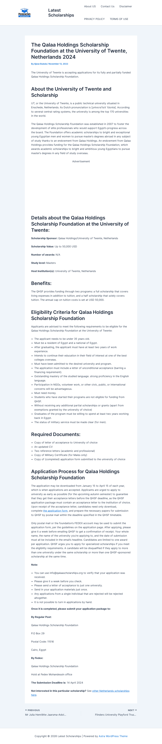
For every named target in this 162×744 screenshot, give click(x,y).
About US (90, 6)
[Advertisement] (81, 185)
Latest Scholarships (61, 13)
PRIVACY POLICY (94, 19)
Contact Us (107, 6)
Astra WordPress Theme (113, 736)
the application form (55, 510)
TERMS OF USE (119, 19)
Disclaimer (125, 6)
